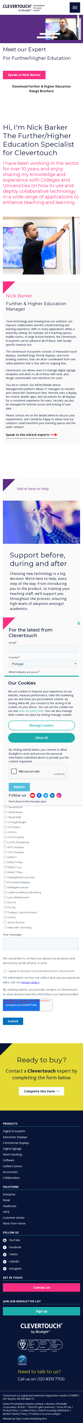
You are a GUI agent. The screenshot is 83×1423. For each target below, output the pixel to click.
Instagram (15, 1268)
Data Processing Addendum (53, 1410)
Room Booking (12, 1154)
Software (8, 1160)
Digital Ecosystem (14, 1131)
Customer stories (14, 1217)
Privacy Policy (10, 1410)
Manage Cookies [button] (41, 725)
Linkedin (13, 1261)
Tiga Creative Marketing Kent (31, 1418)
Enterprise (9, 1194)
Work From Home (14, 1223)
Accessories (10, 1172)
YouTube (14, 1240)
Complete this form (39, 1091)
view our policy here (31, 711)
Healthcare (9, 1206)
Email (12, 642)
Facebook (14, 1247)
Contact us (41, 1287)
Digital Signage (12, 1148)
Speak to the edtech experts (28, 435)
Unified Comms (12, 1166)
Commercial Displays (16, 1143)
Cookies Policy (28, 1410)
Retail (6, 1200)
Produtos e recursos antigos (44, 1413)
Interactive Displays (15, 1137)
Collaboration (11, 1178)
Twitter (13, 1254)
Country (14, 657)
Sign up (41, 1311)
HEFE (6, 1212)
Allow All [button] (41, 738)
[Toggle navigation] (75, 7)
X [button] (78, 623)
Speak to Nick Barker (24, 75)
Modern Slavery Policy (15, 1413)
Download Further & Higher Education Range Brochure (41, 88)
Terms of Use (63, 1407)
